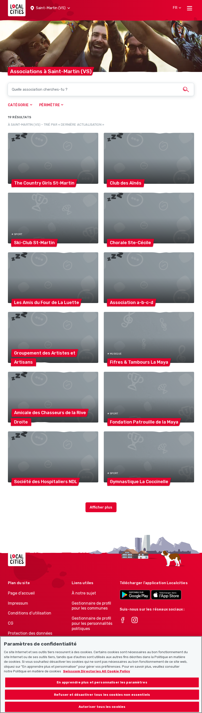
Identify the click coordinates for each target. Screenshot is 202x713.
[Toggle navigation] (189, 8)
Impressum (18, 603)
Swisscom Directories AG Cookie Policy (96, 671)
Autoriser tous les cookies (102, 707)
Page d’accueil (21, 593)
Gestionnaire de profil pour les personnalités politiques (92, 623)
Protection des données (30, 633)
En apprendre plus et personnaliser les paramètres (102, 682)
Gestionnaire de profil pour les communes (91, 606)
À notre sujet (84, 593)
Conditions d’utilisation (29, 613)
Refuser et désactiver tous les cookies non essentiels (102, 694)
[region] (101, 674)
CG (10, 623)
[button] (50, 8)
